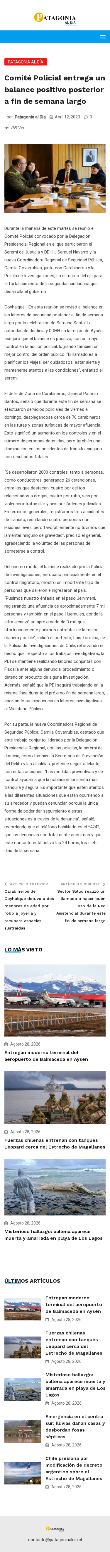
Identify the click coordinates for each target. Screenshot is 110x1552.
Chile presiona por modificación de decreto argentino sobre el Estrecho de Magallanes (73, 1468)
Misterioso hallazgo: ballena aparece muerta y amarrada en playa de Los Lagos (75, 1385)
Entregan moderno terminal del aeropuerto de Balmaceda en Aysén (73, 1304)
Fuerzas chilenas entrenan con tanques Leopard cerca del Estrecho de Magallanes (73, 1343)
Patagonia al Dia (30, 117)
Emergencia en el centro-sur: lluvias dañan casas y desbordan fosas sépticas (75, 1426)
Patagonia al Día (25, 62)
